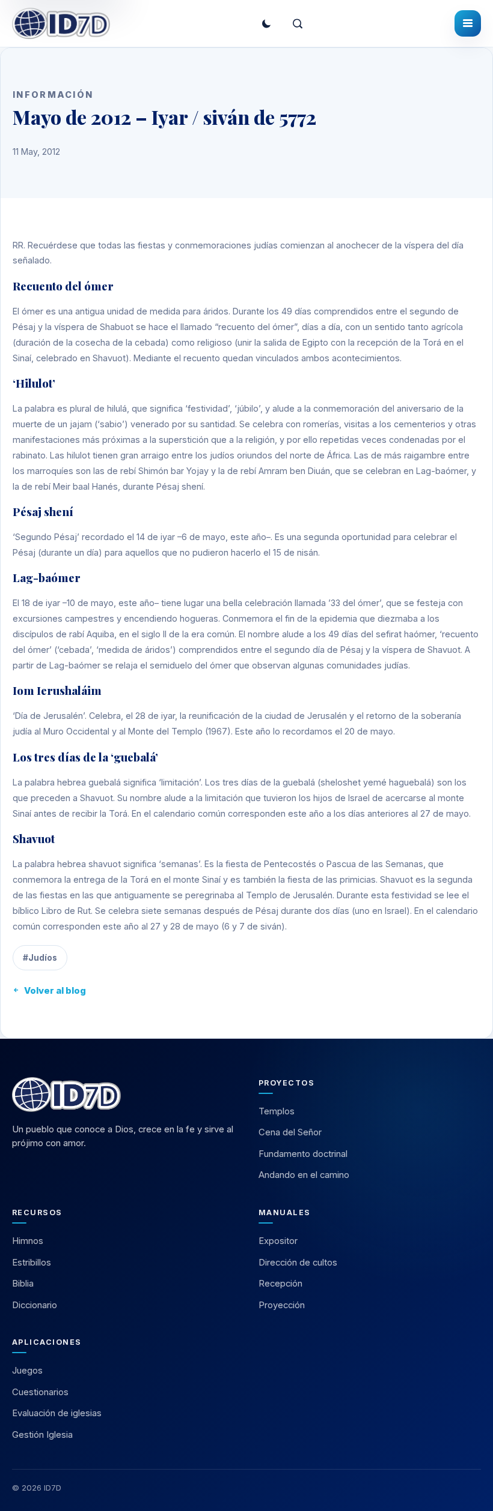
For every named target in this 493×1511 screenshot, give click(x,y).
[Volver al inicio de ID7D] (123, 1094)
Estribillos (31, 1262)
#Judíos (40, 958)
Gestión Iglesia (42, 1434)
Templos (277, 1111)
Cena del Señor (290, 1132)
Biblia (23, 1283)
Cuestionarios (40, 1392)
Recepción (280, 1283)
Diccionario (34, 1305)
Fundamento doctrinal (303, 1154)
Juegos (27, 1370)
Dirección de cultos (298, 1262)
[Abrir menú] (468, 23)
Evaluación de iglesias (57, 1413)
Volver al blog (55, 990)
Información (53, 94)
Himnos (27, 1241)
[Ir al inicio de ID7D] (61, 23)
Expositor (278, 1241)
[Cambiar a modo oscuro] (266, 23)
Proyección (282, 1305)
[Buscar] (298, 23)
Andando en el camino (304, 1175)
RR (18, 245)
